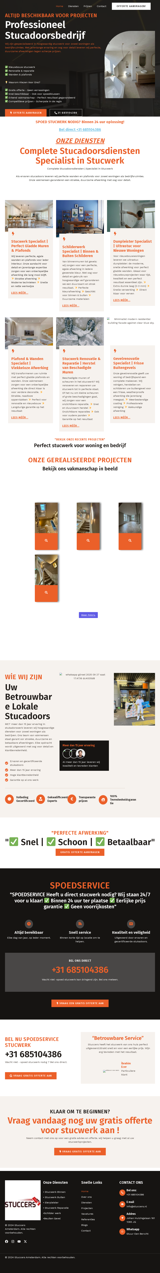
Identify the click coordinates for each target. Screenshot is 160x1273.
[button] (131, 6)
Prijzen (88, 6)
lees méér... (70, 305)
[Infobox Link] (40, 1052)
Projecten (87, 1208)
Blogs (84, 1225)
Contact (101, 6)
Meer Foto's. (88, 615)
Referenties (88, 1219)
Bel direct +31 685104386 (80, 129)
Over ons (86, 1196)
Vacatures (87, 1213)
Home (59, 6)
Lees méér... (19, 293)
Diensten (73, 6)
